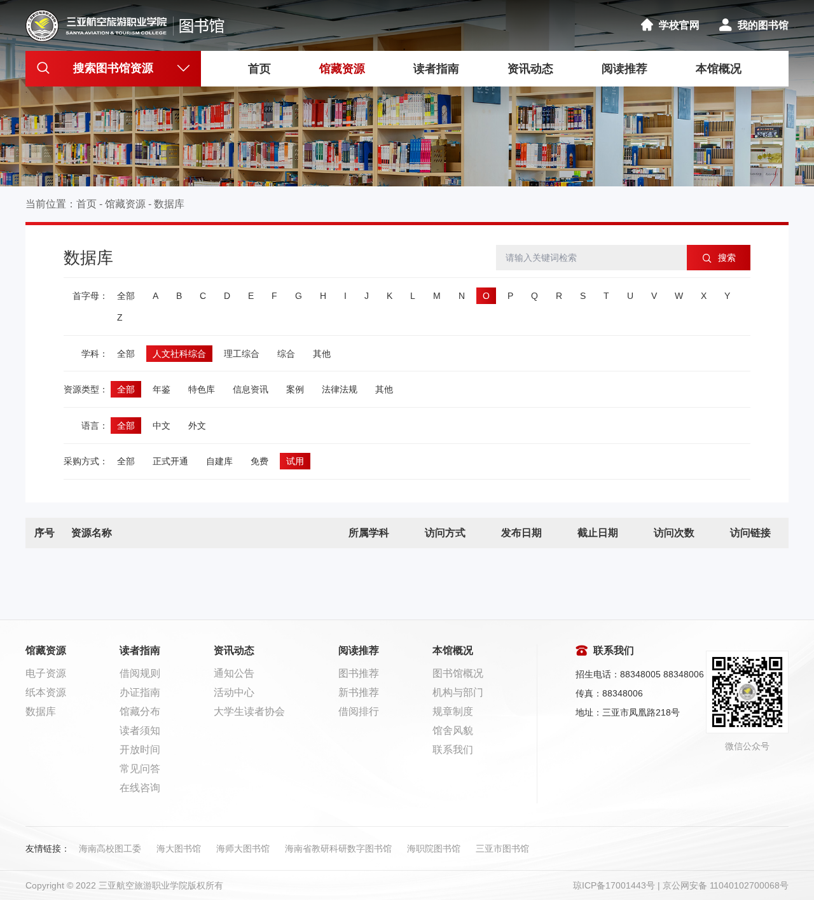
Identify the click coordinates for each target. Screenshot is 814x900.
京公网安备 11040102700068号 (726, 885)
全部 (126, 296)
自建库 (219, 461)
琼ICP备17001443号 (614, 885)
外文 (197, 425)
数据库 (169, 203)
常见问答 (140, 768)
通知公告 (234, 673)
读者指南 (436, 68)
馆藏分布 (140, 711)
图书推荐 (358, 673)
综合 (286, 354)
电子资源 (45, 673)
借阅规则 (140, 673)
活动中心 (234, 692)
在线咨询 (140, 787)
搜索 (725, 258)
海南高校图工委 (110, 848)
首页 (259, 68)
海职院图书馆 (433, 848)
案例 (295, 389)
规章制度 (452, 711)
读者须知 (140, 730)
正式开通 (170, 461)
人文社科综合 (179, 354)
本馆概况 (719, 68)
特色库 (201, 389)
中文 (161, 425)
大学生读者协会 (249, 711)
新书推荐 (358, 692)
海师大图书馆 (243, 848)
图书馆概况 (457, 673)
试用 (295, 461)
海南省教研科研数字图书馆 (338, 848)
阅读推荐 (624, 68)
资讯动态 (530, 68)
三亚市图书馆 (502, 848)
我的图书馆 (763, 25)
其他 (322, 354)
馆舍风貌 (452, 730)
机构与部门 (457, 692)
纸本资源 (45, 692)
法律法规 (339, 389)
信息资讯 (250, 389)
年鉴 (161, 389)
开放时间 (140, 749)
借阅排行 (358, 711)
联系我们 (452, 749)
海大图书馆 (178, 848)
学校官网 (679, 25)
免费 (259, 461)
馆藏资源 (342, 68)
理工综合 (241, 354)
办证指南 (140, 692)
